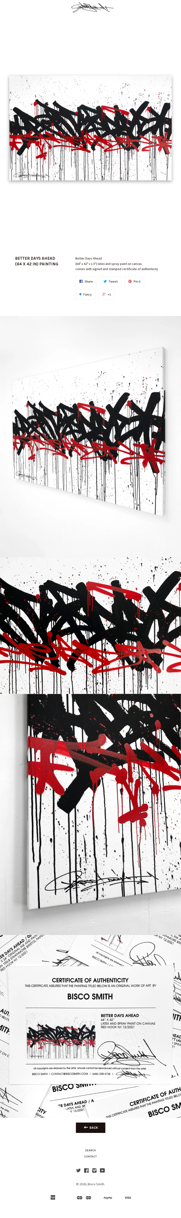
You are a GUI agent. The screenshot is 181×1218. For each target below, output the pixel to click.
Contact (90, 1156)
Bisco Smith (96, 1184)
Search (90, 1150)
